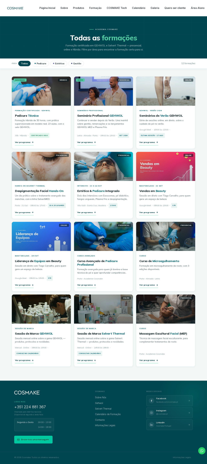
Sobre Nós (100, 397)
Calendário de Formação (108, 414)
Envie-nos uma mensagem (35, 439)
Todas (24, 63)
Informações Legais (105, 425)
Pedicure (41, 63)
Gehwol (99, 403)
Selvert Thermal (103, 408)
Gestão (77, 63)
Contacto (100, 420)
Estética (59, 63)
